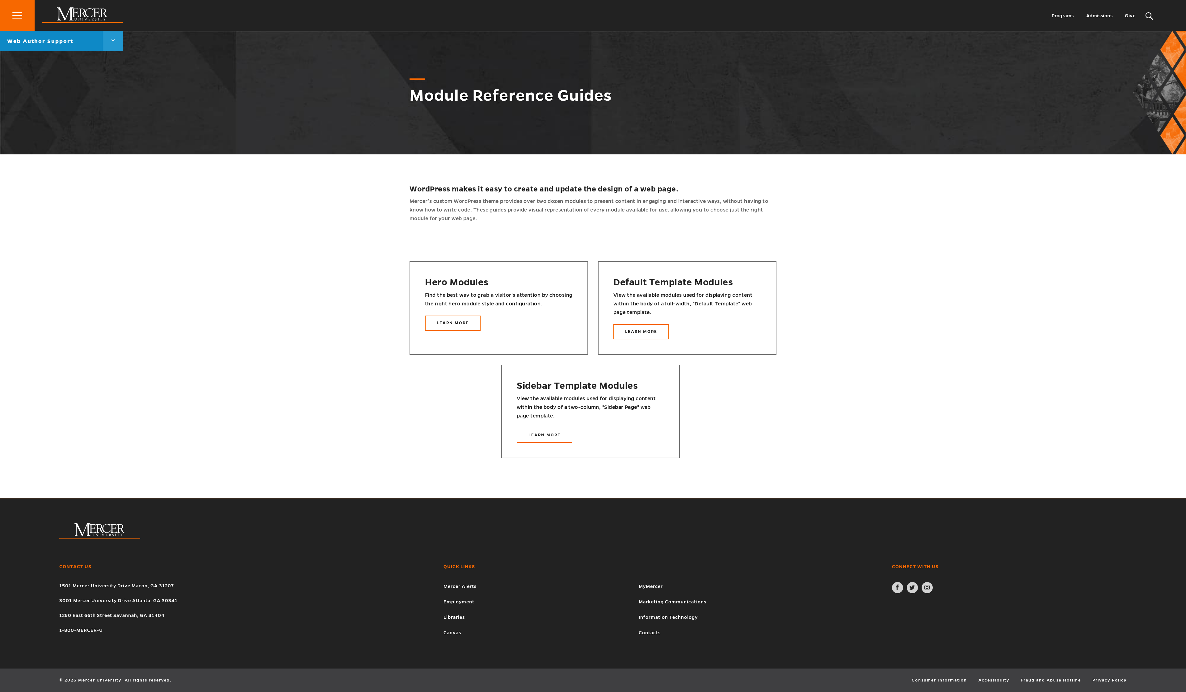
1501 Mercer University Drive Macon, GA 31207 (116, 585)
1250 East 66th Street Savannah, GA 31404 (112, 615)
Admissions (1099, 15)
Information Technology (668, 617)
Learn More (457, 326)
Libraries (454, 617)
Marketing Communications (672, 601)
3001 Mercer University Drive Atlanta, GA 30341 (118, 600)
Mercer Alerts (460, 586)
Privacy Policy (1109, 680)
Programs (1063, 15)
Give (1130, 15)
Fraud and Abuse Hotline (1051, 680)
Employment (459, 601)
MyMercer (651, 586)
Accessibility (993, 680)
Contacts (650, 632)
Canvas (452, 632)
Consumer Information (939, 680)
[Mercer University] (82, 21)
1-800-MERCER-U (81, 630)
